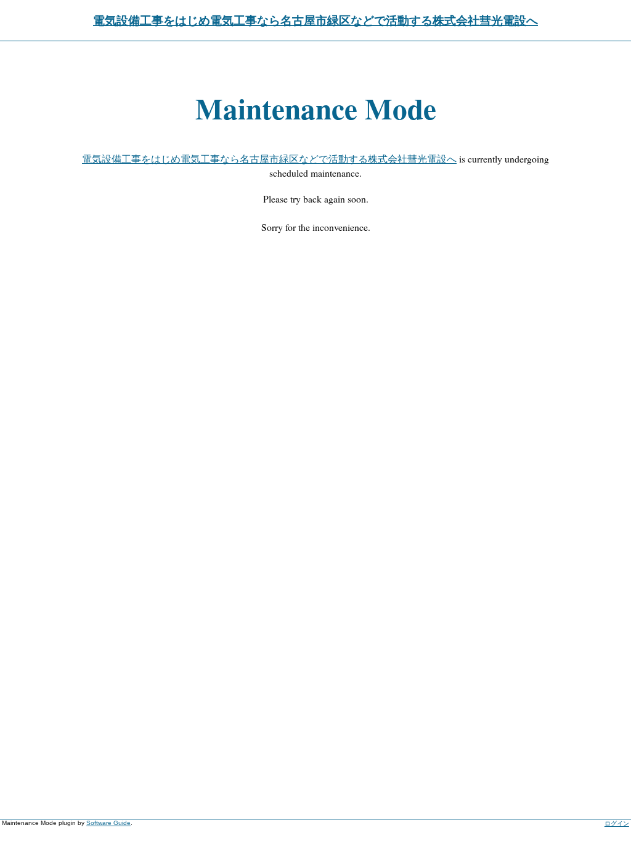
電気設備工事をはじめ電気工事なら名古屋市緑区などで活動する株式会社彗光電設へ (315, 20)
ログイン (617, 823)
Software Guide (108, 822)
